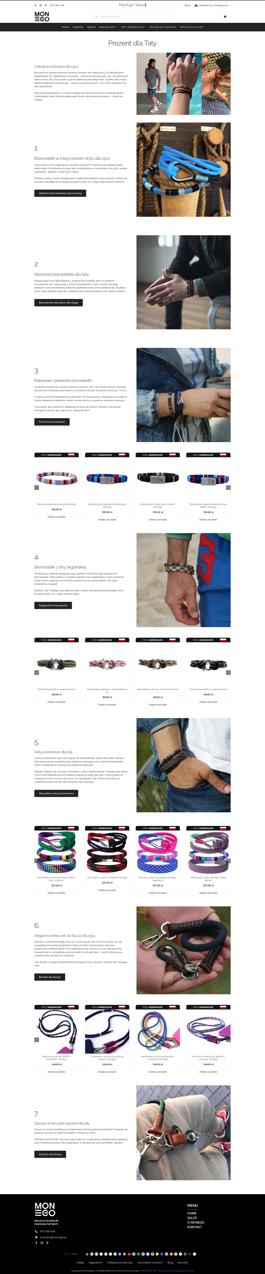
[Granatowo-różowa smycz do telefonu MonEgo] (107, 1010)
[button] (36, 487)
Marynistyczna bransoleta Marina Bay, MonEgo (107, 505)
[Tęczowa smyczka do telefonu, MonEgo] (208, 1010)
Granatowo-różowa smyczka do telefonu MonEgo (107, 1058)
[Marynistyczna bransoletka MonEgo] (208, 458)
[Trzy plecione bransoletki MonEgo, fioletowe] (208, 831)
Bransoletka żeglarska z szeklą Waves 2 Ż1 (107, 690)
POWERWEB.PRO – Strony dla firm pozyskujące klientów (166, 1271)
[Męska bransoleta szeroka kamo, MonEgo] (158, 458)
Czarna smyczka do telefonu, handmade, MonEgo (56, 1058)
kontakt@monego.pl (53, 1237)
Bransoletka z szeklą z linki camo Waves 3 (157, 690)
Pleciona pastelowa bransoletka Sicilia (56, 504)
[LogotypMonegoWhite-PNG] (42, 12)
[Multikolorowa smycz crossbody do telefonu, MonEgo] (158, 1010)
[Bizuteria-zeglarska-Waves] (107, 643)
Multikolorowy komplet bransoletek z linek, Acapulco (56, 879)
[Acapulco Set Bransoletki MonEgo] (57, 831)
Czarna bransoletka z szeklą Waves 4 (208, 689)
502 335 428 (57, 5)
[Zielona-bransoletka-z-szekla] (57, 643)
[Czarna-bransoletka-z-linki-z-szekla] (208, 643)
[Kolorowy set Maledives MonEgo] (158, 831)
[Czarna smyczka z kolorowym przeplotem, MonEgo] (57, 1010)
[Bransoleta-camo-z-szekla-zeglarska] (158, 643)
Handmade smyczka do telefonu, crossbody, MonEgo (158, 1058)
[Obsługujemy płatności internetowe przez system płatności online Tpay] (132, 1254)
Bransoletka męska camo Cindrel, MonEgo (157, 505)
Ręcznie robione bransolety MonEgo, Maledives (158, 879)
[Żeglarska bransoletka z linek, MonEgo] (107, 458)
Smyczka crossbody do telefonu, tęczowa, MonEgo (208, 1058)
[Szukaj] (132, 16)
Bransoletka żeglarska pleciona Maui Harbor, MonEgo (208, 505)
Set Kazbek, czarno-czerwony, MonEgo (107, 877)
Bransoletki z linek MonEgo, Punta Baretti (208, 879)
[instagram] (41, 5)
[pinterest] (46, 5)
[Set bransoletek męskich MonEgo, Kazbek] (107, 831)
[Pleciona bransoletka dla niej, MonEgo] (57, 458)
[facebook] (35, 5)
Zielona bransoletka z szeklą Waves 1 (56, 689)
